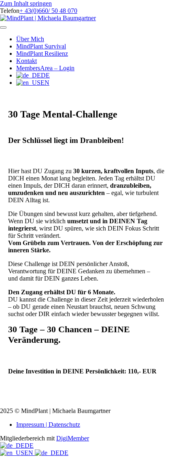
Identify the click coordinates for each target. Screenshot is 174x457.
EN (29, 452)
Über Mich (30, 39)
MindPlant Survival (41, 46)
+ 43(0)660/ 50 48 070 (48, 10)
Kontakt (26, 60)
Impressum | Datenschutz (48, 424)
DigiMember (72, 438)
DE (29, 445)
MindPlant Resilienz (42, 53)
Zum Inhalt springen (26, 3)
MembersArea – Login (45, 68)
